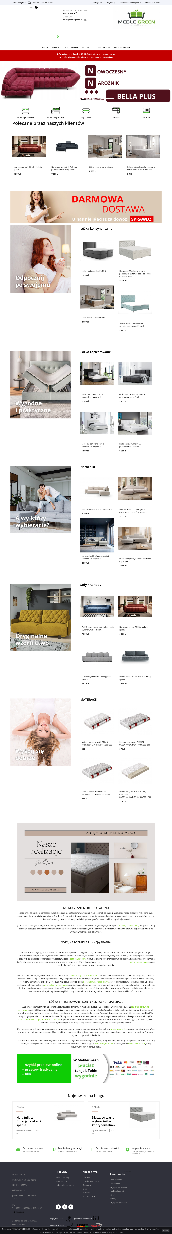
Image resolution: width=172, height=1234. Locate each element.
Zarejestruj (110, 2)
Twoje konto (117, 1174)
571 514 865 (68, 13)
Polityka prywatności (91, 1181)
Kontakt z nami (89, 1196)
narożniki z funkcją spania (56, 985)
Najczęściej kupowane (65, 1185)
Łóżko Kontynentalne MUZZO (94, 271)
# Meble (20, 1107)
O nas (85, 1189)
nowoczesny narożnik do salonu (84, 975)
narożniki (121, 925)
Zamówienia (115, 1183)
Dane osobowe (116, 1180)
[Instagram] (70, 1206)
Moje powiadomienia (118, 1202)
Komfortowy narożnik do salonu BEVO (97, 509)
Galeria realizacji (62, 1177)
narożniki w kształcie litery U (96, 982)
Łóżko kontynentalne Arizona (101, 167)
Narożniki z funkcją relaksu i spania (28, 1121)
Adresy (112, 1195)
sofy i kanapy (133, 925)
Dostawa (86, 1177)
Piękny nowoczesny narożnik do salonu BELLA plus (86, 82)
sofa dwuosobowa (78, 959)
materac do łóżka (119, 1029)
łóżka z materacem (136, 1043)
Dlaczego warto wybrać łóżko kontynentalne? (103, 1121)
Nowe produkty (62, 1181)
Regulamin (87, 1185)
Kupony (113, 1198)
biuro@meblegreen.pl (73, 19)
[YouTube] (64, 1206)
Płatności (86, 1192)
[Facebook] (58, 1206)
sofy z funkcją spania (139, 962)
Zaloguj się (98, 2)
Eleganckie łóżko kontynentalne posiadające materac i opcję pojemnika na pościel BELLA (135, 274)
